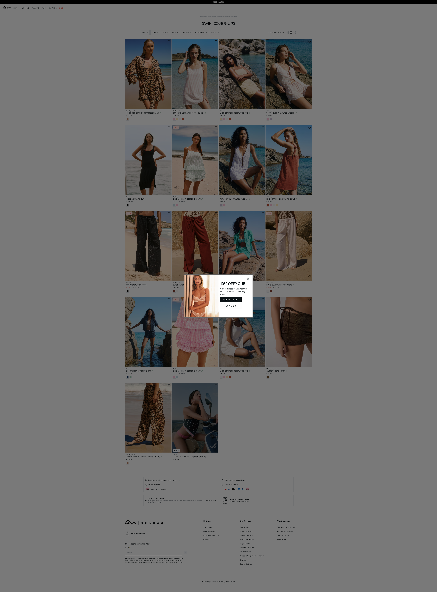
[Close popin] (248, 279)
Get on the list (231, 300)
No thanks (231, 306)
